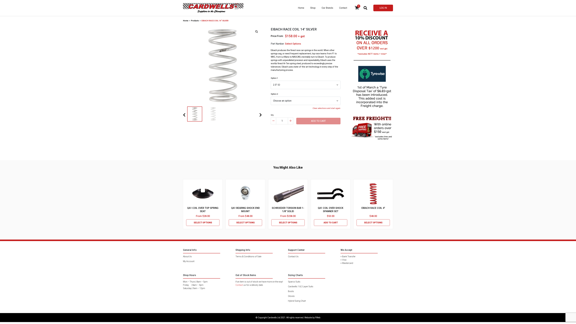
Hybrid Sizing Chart (297, 301)
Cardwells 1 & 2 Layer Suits (300, 286)
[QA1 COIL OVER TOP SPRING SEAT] (203, 193)
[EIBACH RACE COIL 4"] (373, 193)
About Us (187, 256)
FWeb (317, 317)
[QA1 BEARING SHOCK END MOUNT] (245, 193)
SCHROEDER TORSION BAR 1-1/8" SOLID (288, 210)
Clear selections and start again (326, 108)
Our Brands (327, 7)
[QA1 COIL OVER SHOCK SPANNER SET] (330, 193)
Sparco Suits (294, 281)
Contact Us (293, 256)
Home (301, 7)
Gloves (291, 296)
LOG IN (383, 7)
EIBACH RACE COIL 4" (373, 208)
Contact (343, 7)
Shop (313, 7)
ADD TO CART (331, 222)
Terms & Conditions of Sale (248, 256)
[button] (256, 31)
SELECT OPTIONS (203, 222)
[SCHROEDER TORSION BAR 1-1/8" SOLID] (288, 193)
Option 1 (274, 78)
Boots (291, 291)
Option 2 (274, 94)
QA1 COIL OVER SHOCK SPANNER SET (330, 210)
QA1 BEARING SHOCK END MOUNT (245, 210)
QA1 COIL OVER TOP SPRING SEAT (202, 210)
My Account (188, 261)
